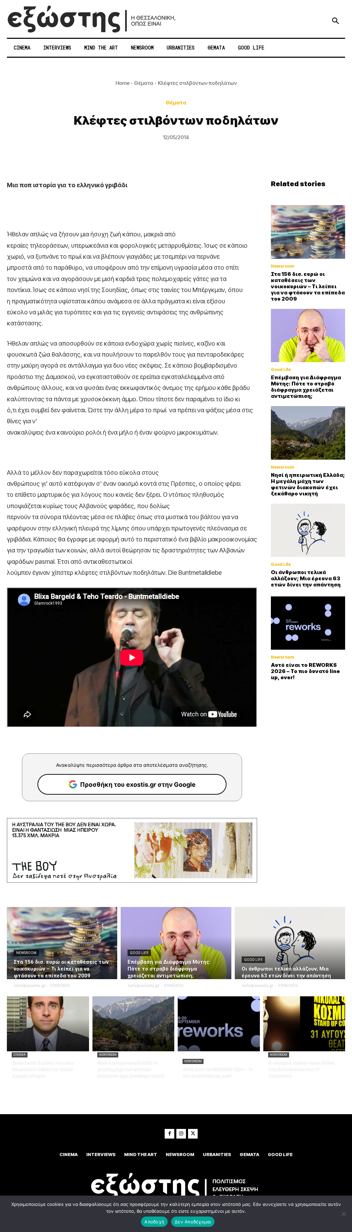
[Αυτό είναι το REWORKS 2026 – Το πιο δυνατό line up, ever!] (308, 623)
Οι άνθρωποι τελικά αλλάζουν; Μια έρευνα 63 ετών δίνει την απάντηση (306, 578)
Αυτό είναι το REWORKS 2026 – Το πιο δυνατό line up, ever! (305, 671)
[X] (193, 1134)
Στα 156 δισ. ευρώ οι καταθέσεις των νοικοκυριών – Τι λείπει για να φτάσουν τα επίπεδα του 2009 (308, 286)
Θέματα (143, 83)
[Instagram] (181, 1134)
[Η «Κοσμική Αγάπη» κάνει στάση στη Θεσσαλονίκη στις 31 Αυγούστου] (304, 1023)
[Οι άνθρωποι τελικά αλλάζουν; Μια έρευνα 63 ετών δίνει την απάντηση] (308, 530)
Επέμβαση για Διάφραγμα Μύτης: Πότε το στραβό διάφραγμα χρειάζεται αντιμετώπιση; (306, 386)
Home (123, 83)
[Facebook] (169, 1134)
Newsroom (282, 266)
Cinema (19, 1054)
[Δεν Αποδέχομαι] (343, 1213)
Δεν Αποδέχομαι (193, 1221)
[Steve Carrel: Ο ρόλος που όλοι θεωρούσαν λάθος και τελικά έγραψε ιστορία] (48, 1023)
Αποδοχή (154, 1221)
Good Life (281, 370)
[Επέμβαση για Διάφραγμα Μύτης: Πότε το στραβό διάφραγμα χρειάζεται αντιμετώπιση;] (308, 335)
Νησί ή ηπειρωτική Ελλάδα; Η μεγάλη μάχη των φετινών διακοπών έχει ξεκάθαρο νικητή (308, 484)
